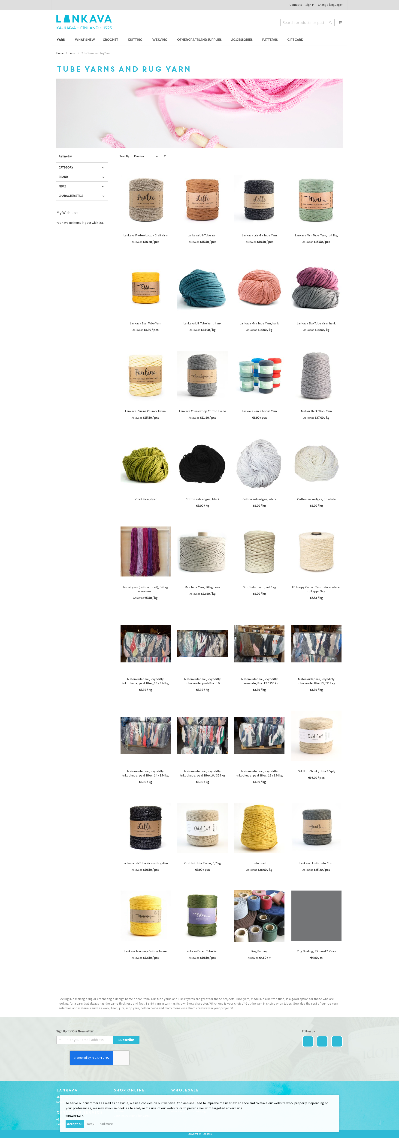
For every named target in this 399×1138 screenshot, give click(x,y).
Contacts (296, 5)
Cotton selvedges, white (259, 499)
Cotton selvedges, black (203, 499)
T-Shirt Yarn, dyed (145, 499)
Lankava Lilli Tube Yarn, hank (202, 323)
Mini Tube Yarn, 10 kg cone (203, 587)
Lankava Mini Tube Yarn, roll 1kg (316, 235)
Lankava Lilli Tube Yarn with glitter (145, 863)
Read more (105, 1124)
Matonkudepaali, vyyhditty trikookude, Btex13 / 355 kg (316, 681)
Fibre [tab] (62, 186)
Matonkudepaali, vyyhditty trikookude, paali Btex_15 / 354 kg (145, 681)
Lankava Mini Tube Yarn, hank (259, 323)
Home (59, 53)
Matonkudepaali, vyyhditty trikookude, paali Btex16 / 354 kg (202, 773)
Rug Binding (259, 951)
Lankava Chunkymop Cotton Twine (202, 411)
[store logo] (84, 22)
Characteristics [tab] (71, 196)
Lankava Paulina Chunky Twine (145, 411)
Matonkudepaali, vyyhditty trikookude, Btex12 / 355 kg (259, 681)
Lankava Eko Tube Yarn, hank (316, 323)
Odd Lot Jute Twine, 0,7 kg (202, 863)
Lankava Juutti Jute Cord (316, 863)
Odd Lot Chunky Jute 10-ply (316, 771)
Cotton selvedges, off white (316, 499)
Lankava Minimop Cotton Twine (145, 951)
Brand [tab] (63, 177)
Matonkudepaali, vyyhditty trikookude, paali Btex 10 (202, 681)
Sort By (124, 156)
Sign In (309, 5)
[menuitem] (62, 40)
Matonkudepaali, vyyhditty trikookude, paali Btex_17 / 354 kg (259, 773)
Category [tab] (66, 167)
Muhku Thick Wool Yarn (316, 411)
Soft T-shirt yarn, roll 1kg (259, 587)
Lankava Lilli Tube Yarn (203, 235)
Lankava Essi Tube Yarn (145, 323)
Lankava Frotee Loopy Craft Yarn (146, 235)
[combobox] (307, 22)
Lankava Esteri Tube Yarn (202, 951)
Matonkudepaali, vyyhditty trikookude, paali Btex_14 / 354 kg (145, 773)
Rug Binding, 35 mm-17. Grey (316, 951)
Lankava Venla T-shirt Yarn (259, 411)
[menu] (199, 40)
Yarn (72, 53)
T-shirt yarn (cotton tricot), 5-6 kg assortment (145, 589)
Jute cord (259, 863)
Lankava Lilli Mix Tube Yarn (259, 235)
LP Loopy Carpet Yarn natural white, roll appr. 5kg (316, 589)
